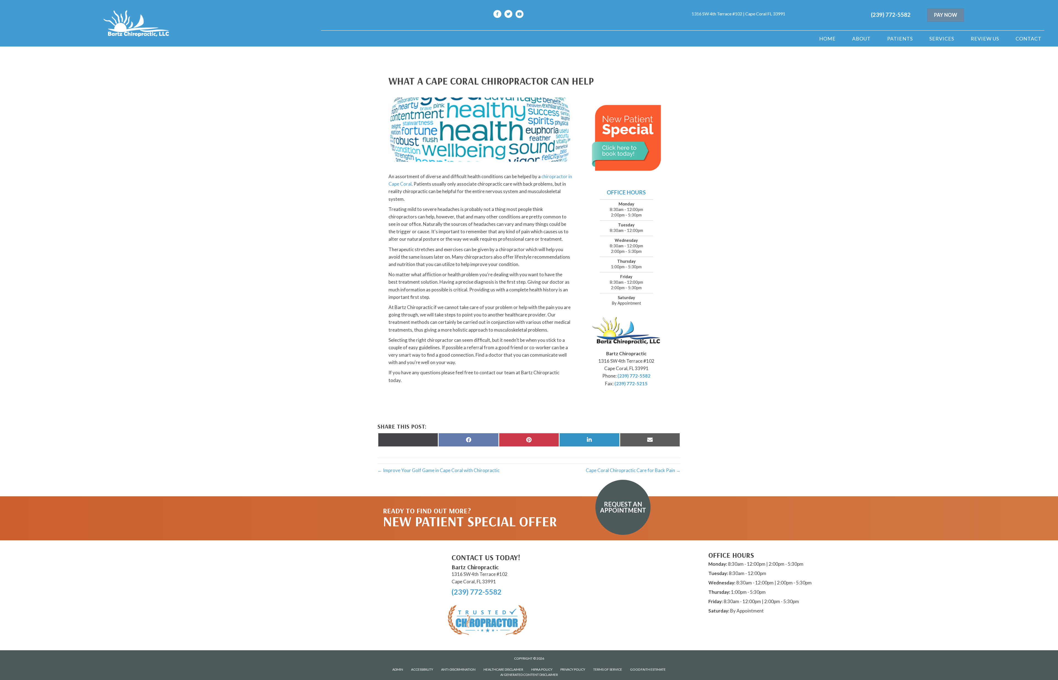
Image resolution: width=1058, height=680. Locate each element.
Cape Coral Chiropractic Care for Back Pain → (633, 470)
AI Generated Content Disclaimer (529, 675)
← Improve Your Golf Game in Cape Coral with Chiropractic (438, 470)
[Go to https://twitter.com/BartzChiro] (508, 15)
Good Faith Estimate (648, 669)
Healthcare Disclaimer (503, 669)
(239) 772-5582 (891, 14)
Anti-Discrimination (458, 669)
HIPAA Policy (541, 669)
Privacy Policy (572, 669)
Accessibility (422, 669)
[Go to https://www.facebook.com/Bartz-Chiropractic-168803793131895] (497, 15)
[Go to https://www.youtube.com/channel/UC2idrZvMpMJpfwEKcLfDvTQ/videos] (519, 15)
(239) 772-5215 (630, 383)
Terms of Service (607, 669)
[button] (623, 507)
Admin (397, 669)
